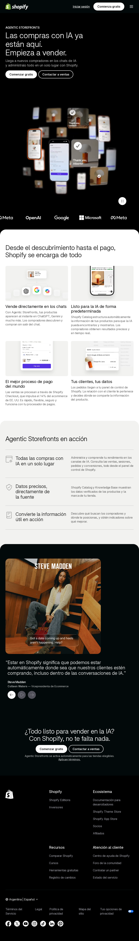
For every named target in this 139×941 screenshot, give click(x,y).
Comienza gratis (108, 6)
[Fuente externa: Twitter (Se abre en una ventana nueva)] (17, 924)
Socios (97, 826)
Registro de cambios (62, 877)
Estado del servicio (105, 877)
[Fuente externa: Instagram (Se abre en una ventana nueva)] (34, 924)
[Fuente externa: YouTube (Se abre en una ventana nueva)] (26, 924)
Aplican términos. (69, 759)
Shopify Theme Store (107, 811)
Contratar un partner (106, 870)
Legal (38, 909)
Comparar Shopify (61, 856)
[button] (131, 6)
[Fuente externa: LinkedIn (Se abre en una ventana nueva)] (52, 924)
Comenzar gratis (21, 74)
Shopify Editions (59, 800)
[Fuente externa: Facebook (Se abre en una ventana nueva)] (8, 924)
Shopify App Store (105, 819)
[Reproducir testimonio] (22, 695)
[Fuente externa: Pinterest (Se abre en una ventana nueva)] (60, 924)
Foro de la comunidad (107, 863)
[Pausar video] (122, 201)
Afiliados (98, 833)
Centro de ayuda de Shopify (111, 856)
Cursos (53, 863)
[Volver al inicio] (9, 794)
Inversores (56, 807)
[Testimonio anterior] (12, 695)
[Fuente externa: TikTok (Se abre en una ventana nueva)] (43, 924)
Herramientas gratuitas (63, 870)
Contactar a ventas (55, 74)
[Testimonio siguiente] (32, 695)
